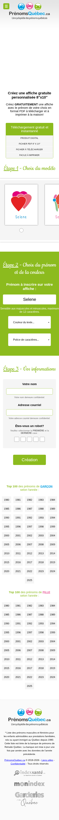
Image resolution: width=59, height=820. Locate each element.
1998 (41, 526)
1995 (6, 526)
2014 (52, 553)
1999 (52, 526)
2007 (29, 544)
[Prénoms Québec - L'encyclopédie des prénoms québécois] (29, 11)
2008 (41, 544)
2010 (6, 553)
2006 (18, 544)
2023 (41, 571)
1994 (52, 517)
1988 (41, 508)
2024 (52, 571)
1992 (29, 517)
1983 (41, 499)
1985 (6, 508)
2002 (29, 535)
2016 (18, 562)
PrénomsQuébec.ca (14, 760)
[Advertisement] (29, 52)
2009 (52, 544)
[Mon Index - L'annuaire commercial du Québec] (29, 783)
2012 (29, 553)
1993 (41, 517)
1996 (18, 526)
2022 (29, 571)
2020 (6, 571)
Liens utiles (47, 760)
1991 (18, 517)
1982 (29, 499)
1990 (6, 517)
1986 (18, 508)
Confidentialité (18, 763)
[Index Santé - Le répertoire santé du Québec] (29, 773)
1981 (18, 499)
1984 (52, 499)
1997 (29, 526)
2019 (52, 562)
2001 (18, 535)
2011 (18, 553)
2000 (6, 535)
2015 (6, 562)
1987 (29, 508)
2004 (52, 535)
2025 (29, 580)
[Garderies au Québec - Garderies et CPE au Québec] (29, 799)
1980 (6, 499)
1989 (52, 508)
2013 (41, 553)
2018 (41, 562)
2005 (6, 544)
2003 (41, 535)
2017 (29, 562)
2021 (18, 571)
